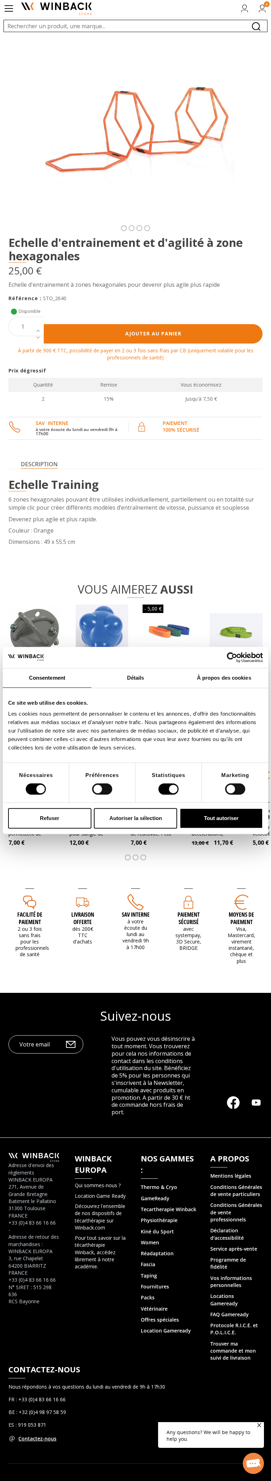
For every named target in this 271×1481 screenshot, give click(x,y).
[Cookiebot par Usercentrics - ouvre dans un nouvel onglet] (232, 657)
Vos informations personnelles (231, 1281)
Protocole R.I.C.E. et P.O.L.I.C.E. (234, 1329)
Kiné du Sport (157, 1231)
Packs (148, 1297)
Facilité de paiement (29, 918)
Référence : (25, 298)
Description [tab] (39, 464)
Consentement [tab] (47, 678)
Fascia (148, 1264)
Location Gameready (166, 1330)
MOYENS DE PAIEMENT (241, 918)
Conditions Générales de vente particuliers (236, 1190)
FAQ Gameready (229, 1314)
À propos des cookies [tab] (224, 678)
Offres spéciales (160, 1319)
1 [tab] (124, 228)
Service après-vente (233, 1248)
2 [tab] (132, 228)
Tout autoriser (221, 818)
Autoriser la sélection (135, 818)
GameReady (155, 1198)
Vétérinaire (154, 1308)
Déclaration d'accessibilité (227, 1234)
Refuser (49, 818)
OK (71, 1044)
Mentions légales (230, 1175)
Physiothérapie (159, 1220)
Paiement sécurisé (188, 918)
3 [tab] (139, 228)
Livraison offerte (82, 918)
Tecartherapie (157, 1209)
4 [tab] (147, 228)
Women (150, 1242)
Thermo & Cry (157, 1187)
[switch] (102, 789)
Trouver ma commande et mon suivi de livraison (233, 1350)
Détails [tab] (135, 678)
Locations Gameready (224, 1299)
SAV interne (136, 914)
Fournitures (155, 1286)
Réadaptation (157, 1253)
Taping (149, 1275)
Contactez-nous (37, 1438)
